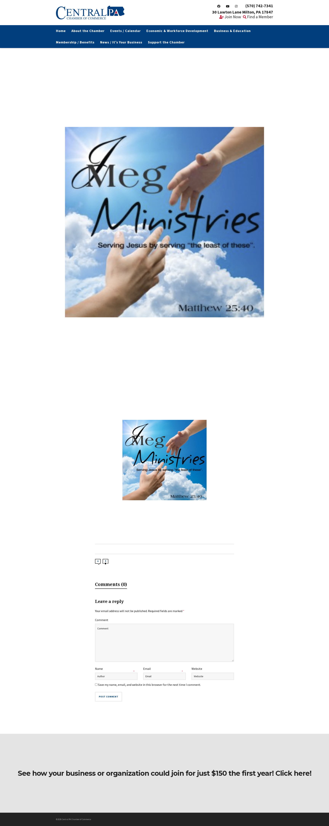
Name (99, 669)
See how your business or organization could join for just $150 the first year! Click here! (164, 773)
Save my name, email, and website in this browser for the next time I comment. (149, 685)
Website (197, 669)
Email (147, 669)
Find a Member (259, 16)
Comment (101, 620)
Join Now (232, 16)
